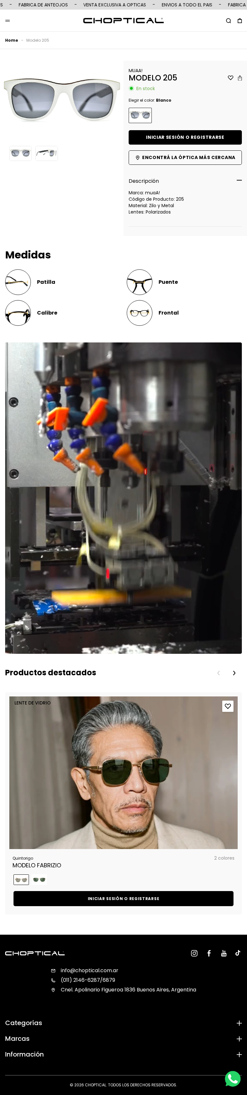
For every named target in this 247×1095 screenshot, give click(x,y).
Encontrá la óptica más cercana (188, 157)
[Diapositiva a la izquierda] (218, 673)
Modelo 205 (37, 40)
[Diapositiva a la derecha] (234, 673)
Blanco (140, 115)
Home (11, 40)
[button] (228, 20)
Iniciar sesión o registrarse (185, 137)
